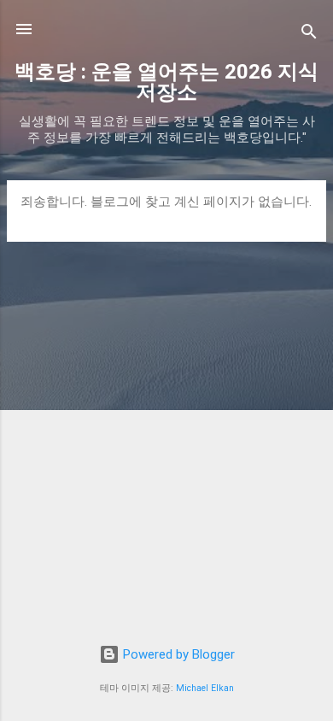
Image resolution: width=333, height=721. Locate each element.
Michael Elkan (205, 688)
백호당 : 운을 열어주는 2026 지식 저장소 (166, 82)
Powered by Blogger (177, 654)
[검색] (309, 35)
